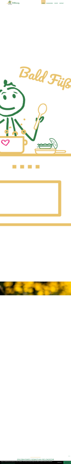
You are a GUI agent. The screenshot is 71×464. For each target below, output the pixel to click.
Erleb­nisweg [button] (49, 3)
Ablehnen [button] (59, 462)
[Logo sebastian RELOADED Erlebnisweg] (13, 2)
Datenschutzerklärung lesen (8, 463)
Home (43, 3)
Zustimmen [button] (67, 462)
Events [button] (56, 3)
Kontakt (61, 3)
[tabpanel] (35, 230)
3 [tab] (36, 452)
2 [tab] (34, 452)
